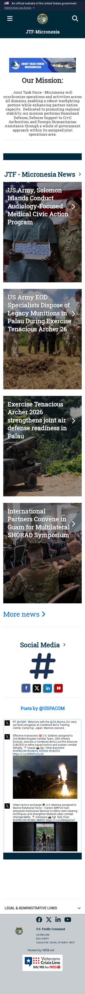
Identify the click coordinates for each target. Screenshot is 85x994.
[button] (20, 8)
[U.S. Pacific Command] (18, 930)
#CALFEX (54, 750)
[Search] (75, 19)
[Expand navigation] (10, 19)
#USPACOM (20, 750)
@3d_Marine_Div (60, 721)
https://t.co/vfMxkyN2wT (60, 820)
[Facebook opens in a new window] (39, 921)
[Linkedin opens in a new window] (58, 921)
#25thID (43, 750)
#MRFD (41, 820)
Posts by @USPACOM (42, 708)
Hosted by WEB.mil (41, 950)
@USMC (22, 721)
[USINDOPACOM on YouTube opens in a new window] (67, 921)
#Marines (33, 721)
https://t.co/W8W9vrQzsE (28, 754)
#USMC (31, 820)
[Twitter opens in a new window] (49, 921)
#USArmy (32, 750)
